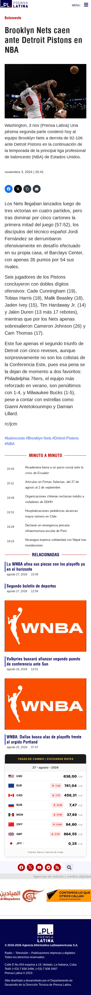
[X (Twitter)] (18, 189)
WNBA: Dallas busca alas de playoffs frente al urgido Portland (44, 739)
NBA (11, 444)
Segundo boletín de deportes (31, 586)
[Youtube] (39, 867)
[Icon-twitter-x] (30, 867)
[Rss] (57, 867)
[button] (69, 867)
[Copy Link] (27, 189)
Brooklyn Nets (39, 438)
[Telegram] (48, 867)
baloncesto (16, 438)
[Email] (37, 189)
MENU (76, 5)
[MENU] (86, 4)
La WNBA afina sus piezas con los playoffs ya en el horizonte (46, 566)
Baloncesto (13, 17)
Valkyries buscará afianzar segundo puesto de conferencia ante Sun (43, 661)
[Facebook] (9, 189)
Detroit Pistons (66, 438)
